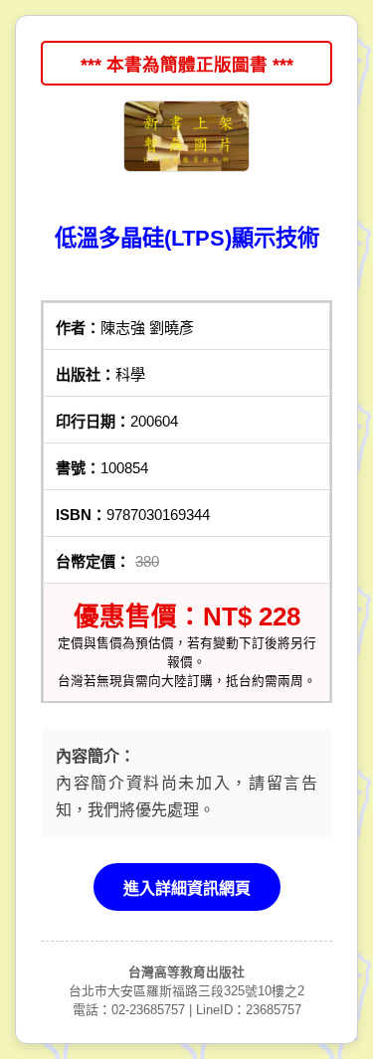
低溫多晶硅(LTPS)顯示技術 (187, 238)
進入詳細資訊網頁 (187, 888)
